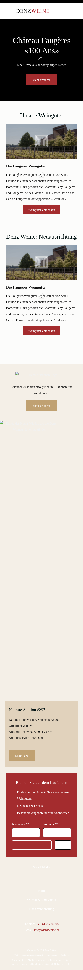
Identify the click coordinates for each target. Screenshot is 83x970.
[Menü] (9, 11)
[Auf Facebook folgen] (36, 876)
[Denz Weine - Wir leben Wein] (32, 11)
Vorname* (50, 824)
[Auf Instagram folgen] (44, 876)
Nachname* (20, 824)
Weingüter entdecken (41, 210)
